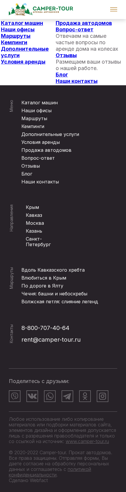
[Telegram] (67, 396)
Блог (62, 74)
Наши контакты (77, 81)
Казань (34, 231)
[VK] (32, 396)
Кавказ (34, 215)
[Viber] (15, 396)
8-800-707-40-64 (45, 327)
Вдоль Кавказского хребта (53, 270)
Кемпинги (14, 42)
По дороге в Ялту (42, 286)
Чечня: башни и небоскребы (54, 294)
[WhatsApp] (50, 396)
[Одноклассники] (85, 396)
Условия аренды (23, 62)
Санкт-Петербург (38, 241)
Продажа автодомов (84, 23)
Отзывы (66, 55)
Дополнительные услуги (50, 134)
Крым (32, 207)
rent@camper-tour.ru (51, 339)
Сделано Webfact (28, 480)
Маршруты (15, 36)
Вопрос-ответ (74, 29)
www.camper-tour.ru (87, 441)
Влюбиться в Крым (43, 278)
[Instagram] (102, 396)
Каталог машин (22, 23)
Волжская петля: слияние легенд (59, 301)
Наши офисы (18, 29)
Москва (35, 223)
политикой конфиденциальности (50, 472)
